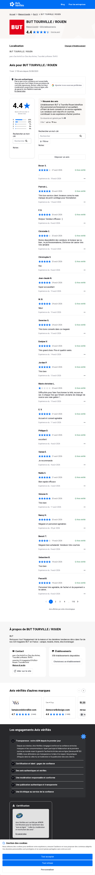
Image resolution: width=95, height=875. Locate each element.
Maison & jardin (24, 14)
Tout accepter (47, 857)
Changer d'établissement (75, 46)
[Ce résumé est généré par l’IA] (65, 118)
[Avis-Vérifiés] (17, 4)
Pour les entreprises (77, 4)
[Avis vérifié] (75, 170)
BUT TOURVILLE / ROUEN (51, 14)
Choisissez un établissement (67, 661)
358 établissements (48, 27)
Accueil (12, 14)
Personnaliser (47, 869)
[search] (26, 140)
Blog (63, 4)
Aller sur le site (24, 671)
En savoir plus (20, 91)
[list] (47, 707)
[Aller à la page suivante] (78, 601)
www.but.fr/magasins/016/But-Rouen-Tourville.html (25, 661)
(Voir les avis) (55, 32)
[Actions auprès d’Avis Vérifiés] (84, 178)
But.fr (35, 14)
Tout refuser (47, 863)
